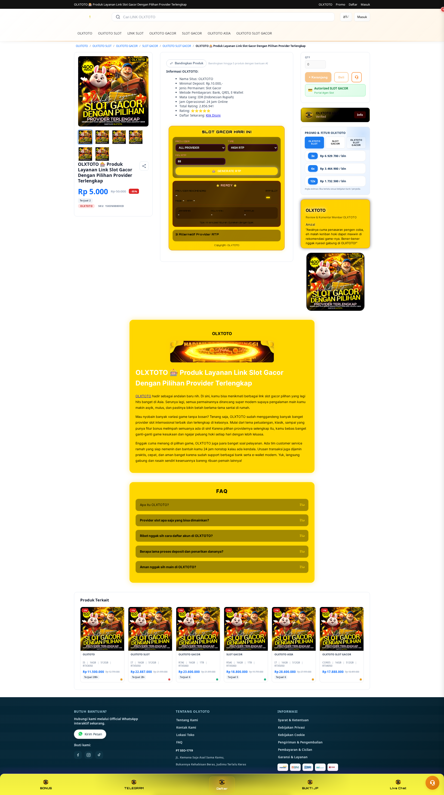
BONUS (46, 788)
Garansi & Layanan (293, 757)
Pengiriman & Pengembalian (300, 742)
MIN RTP (181, 155)
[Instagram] (88, 755)
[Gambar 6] (102, 154)
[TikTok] (99, 755)
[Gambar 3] (119, 137)
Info (360, 115)
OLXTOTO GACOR (162, 33)
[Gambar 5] (85, 154)
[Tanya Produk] (357, 77)
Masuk (365, 4)
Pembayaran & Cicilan (295, 750)
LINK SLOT (135, 33)
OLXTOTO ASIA (219, 33)
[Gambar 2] (102, 137)
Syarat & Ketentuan (293, 720)
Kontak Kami (186, 727)
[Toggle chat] (432, 783)
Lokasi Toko (185, 735)
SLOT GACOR (192, 33)
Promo (340, 4)
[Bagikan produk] (144, 166)
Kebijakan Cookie (291, 735)
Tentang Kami (187, 720)
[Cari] (118, 17)
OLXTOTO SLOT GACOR (254, 33)
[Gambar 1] (85, 137)
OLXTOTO (325, 4)
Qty (307, 57)
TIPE (231, 141)
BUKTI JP (310, 788)
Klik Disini (213, 115)
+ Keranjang (318, 77)
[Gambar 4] (135, 137)
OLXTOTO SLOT (110, 33)
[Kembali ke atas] (434, 771)
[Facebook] (78, 755)
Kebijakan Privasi (291, 727)
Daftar (353, 4)
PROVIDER (183, 141)
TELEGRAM (134, 788)
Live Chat (398, 788)
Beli (341, 77)
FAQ (179, 742)
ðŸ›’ (346, 17)
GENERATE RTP (226, 171)
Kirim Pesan (93, 734)
